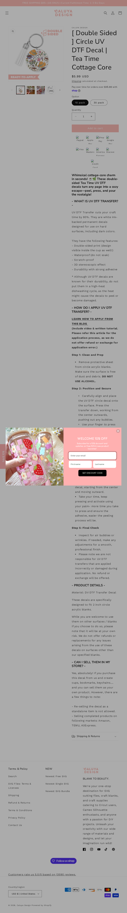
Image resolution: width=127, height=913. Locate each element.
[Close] (118, 431)
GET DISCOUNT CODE (92, 473)
